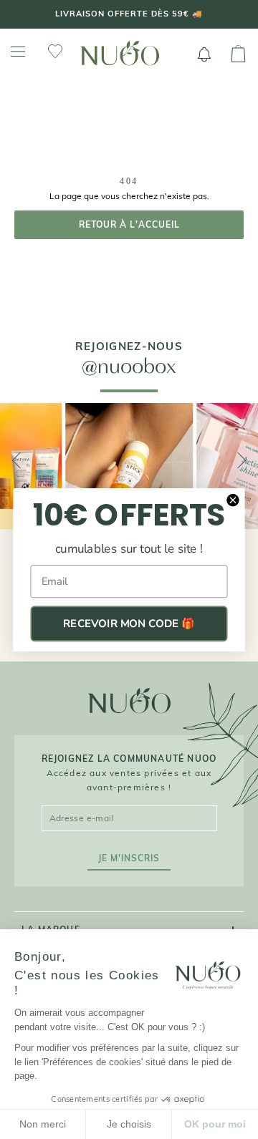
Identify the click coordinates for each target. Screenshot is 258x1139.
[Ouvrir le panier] (238, 54)
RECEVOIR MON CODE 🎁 (129, 623)
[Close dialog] (232, 499)
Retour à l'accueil (129, 224)
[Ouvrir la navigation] (18, 52)
